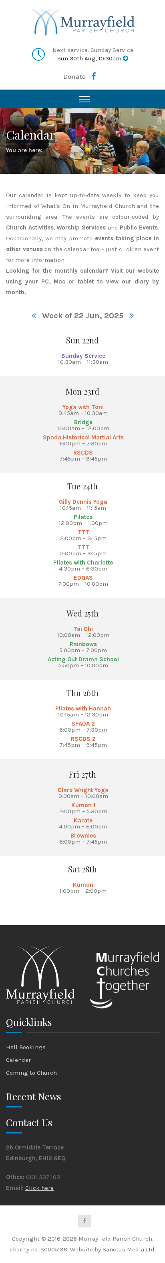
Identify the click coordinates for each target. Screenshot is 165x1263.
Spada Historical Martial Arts (83, 437)
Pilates (83, 517)
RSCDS (83, 452)
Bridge (83, 422)
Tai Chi (83, 628)
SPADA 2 (83, 723)
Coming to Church (31, 1072)
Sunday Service (83, 355)
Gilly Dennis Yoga (83, 501)
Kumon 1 (83, 805)
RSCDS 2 (83, 738)
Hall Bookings (26, 1047)
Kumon (83, 884)
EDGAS (83, 577)
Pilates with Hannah (83, 708)
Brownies (83, 835)
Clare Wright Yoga (83, 790)
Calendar (18, 1059)
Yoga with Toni (83, 407)
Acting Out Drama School (83, 659)
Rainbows (83, 644)
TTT (83, 532)
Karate (83, 820)
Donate (74, 76)
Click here (39, 1187)
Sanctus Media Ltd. (129, 1249)
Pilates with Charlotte (83, 562)
